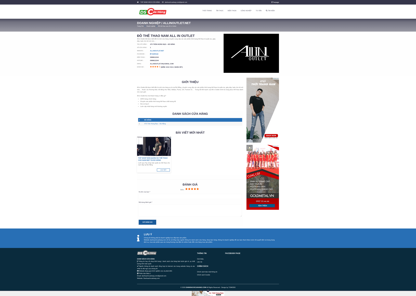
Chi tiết (163, 170)
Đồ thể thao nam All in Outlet (167, 26)
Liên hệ (199, 262)
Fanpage (275, 2)
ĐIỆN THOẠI (232, 10)
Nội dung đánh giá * (145, 202)
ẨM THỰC (219, 10)
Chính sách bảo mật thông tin (207, 272)
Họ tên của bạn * (144, 192)
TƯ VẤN (259, 10)
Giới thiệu (200, 259)
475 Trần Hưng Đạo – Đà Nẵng (155, 124)
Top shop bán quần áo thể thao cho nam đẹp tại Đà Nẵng (153, 159)
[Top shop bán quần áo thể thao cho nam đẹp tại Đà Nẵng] (154, 146)
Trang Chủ (140, 26)
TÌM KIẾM (271, 10)
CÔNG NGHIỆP (246, 10)
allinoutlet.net (157, 51)
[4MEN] (262, 142)
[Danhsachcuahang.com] (153, 11)
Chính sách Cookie (203, 275)
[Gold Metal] (262, 209)
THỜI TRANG (207, 10)
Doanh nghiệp (151, 26)
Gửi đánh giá (147, 222)
